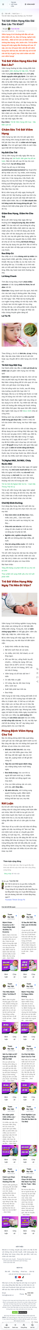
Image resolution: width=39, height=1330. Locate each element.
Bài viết (7, 13)
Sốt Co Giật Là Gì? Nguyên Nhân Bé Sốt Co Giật (10, 1056)
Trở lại (36, 1322)
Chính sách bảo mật (9, 1262)
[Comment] (37, 677)
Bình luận (6, 975)
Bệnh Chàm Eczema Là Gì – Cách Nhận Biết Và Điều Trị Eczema (9, 927)
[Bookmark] (37, 673)
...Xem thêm (10, 958)
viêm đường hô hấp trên (18, 71)
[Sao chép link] (37, 669)
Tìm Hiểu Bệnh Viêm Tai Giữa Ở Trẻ (9, 994)
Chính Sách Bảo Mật (12, 1307)
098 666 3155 (30, 1294)
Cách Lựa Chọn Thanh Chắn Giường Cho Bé (9, 1179)
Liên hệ (31, 1271)
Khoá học (24, 1271)
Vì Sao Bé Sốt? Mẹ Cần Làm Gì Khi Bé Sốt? (29, 924)
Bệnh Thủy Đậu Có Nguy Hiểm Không (28, 994)
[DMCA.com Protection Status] (19, 1312)
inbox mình (27, 411)
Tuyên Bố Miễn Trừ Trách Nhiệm (20, 1305)
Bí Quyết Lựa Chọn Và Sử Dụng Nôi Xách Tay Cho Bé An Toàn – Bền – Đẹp (29, 1181)
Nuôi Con (15, 13)
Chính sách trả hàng (21, 1261)
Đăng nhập (7, 873)
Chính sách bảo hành (9, 1261)
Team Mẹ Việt (13, 881)
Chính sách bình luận (25, 1307)
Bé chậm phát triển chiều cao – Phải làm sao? (9, 1116)
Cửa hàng (15, 1271)
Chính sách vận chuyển (9, 1259)
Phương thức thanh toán (24, 1259)
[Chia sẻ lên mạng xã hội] (37, 681)
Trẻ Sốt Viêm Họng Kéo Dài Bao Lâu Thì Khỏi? (17, 16)
